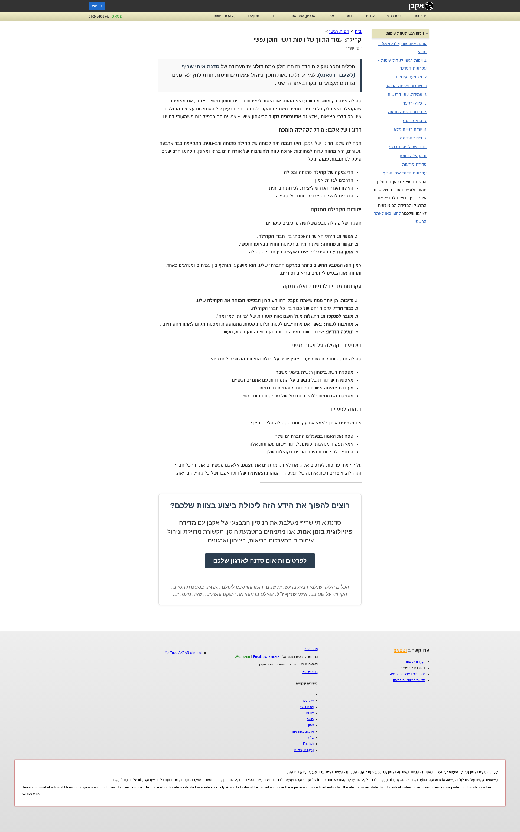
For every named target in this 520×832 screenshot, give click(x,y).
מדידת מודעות (414, 164)
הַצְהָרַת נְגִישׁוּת (225, 16)
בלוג (274, 16)
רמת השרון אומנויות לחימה (407, 674)
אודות (370, 16)
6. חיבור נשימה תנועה (407, 112)
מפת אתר (311, 649)
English (253, 16)
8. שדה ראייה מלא (410, 129)
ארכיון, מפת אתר (302, 16)
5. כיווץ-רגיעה (414, 103)
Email (257, 657)
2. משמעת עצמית (411, 77)
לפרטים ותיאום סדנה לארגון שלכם (260, 560)
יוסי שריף (353, 48)
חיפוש (97, 6)
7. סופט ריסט (415, 120)
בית (358, 31)
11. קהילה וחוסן (413, 155)
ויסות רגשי (395, 16)
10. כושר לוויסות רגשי (408, 147)
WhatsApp (242, 657)
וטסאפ (117, 16)
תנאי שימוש (310, 672)
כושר (350, 16)
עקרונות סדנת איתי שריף (405, 173)
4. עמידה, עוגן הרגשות (407, 94)
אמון (330, 16)
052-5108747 (99, 16)
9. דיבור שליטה (413, 138)
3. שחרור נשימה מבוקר (406, 86)
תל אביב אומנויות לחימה (409, 680)
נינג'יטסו (421, 16)
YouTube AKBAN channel (183, 653)
